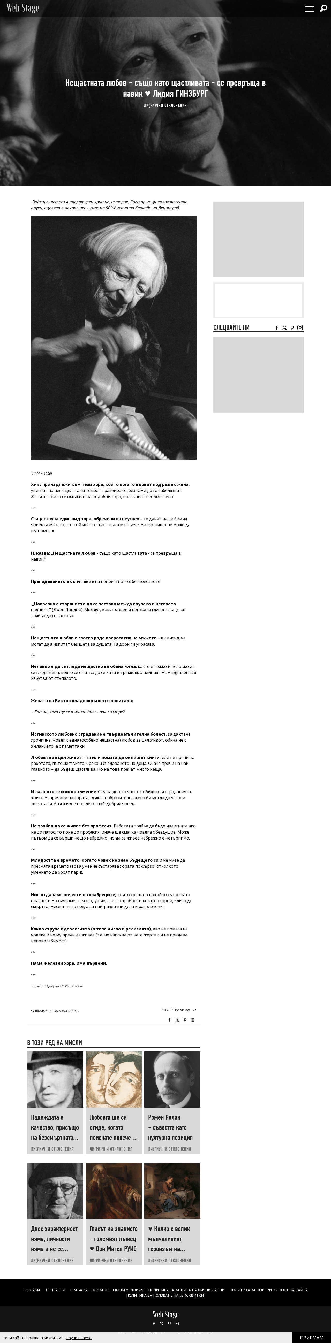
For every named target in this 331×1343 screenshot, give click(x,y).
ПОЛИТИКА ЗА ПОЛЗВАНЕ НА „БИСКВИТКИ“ (165, 1295)
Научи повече (79, 1337)
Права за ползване (89, 1289)
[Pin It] (185, 1020)
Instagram (193, 1020)
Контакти (55, 1289)
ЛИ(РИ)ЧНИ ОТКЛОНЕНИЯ (165, 105)
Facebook (169, 1020)
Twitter (177, 1020)
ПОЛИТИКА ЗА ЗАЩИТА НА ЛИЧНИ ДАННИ (186, 1289)
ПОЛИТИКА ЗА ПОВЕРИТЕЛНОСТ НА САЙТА (269, 1289)
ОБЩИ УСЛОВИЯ (128, 1289)
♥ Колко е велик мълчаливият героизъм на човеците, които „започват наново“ (171, 1248)
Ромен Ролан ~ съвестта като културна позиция (170, 1127)
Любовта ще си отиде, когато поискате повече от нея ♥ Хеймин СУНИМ (114, 1137)
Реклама (31, 1289)
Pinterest (169, 1323)
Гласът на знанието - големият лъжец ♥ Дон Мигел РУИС (114, 1238)
